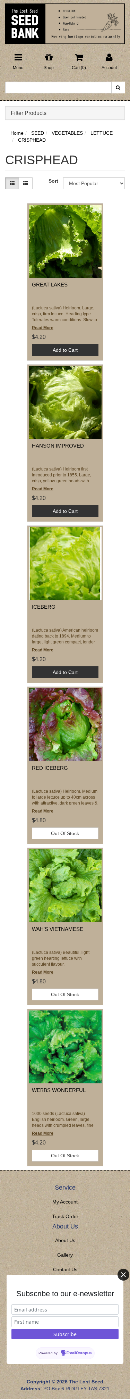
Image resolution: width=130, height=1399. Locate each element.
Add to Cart (65, 350)
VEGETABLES (67, 133)
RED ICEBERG (50, 768)
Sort (53, 181)
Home (17, 133)
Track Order (65, 1216)
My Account (65, 1202)
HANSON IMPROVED (58, 446)
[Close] (123, 1275)
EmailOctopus (79, 1353)
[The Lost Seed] (65, 21)
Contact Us (65, 1269)
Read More (42, 327)
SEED (37, 133)
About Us (65, 1240)
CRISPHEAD (32, 140)
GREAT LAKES (50, 285)
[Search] (118, 87)
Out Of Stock (65, 833)
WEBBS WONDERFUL (59, 1090)
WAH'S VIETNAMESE (57, 929)
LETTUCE (101, 133)
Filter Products (28, 113)
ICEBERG (43, 607)
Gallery (65, 1255)
